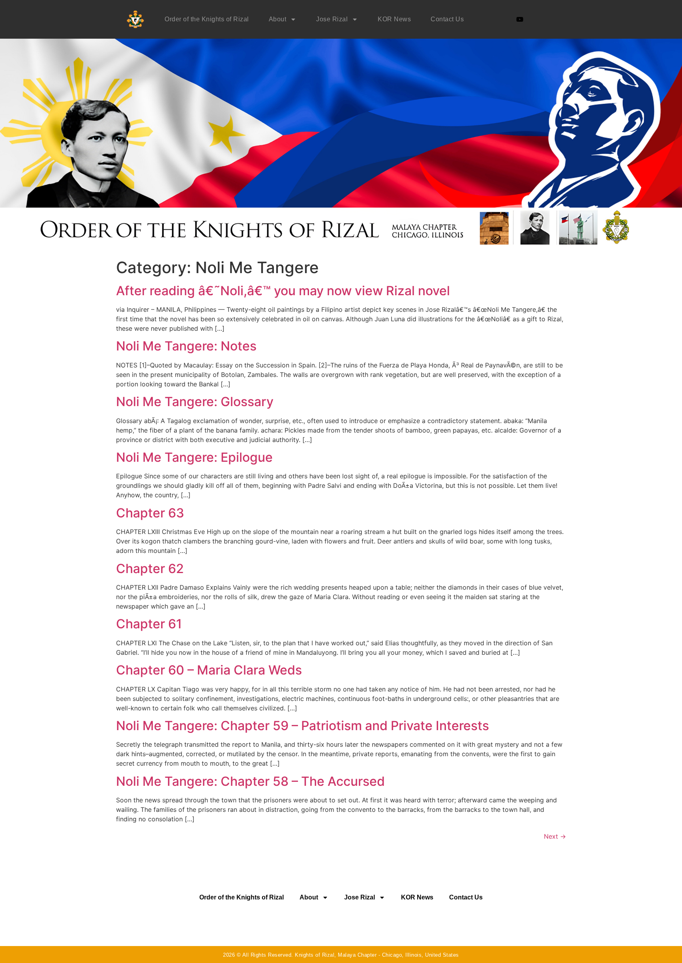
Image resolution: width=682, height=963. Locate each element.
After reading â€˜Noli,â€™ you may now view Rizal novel (283, 290)
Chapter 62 (150, 568)
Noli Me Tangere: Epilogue (194, 457)
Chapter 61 (149, 623)
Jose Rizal (332, 19)
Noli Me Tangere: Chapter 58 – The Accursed (250, 781)
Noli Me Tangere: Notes (186, 346)
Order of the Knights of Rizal (207, 19)
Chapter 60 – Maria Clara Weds (209, 670)
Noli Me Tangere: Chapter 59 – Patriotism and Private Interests (302, 725)
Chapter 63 (150, 513)
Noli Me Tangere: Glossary (195, 401)
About (278, 19)
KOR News (394, 19)
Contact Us (447, 19)
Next (555, 836)
